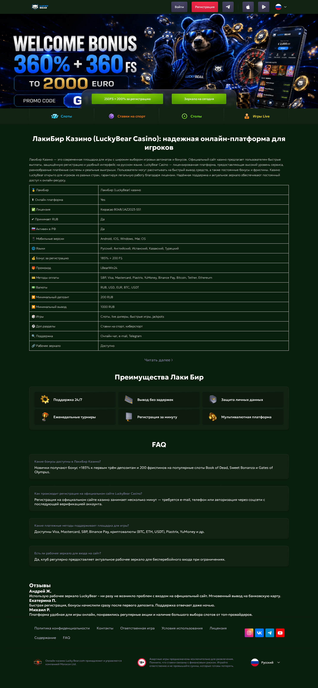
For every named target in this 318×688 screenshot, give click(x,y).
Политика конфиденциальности (62, 628)
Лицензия (218, 628)
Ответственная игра (137, 628)
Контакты (105, 628)
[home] (40, 7)
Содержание (45, 637)
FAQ (66, 637)
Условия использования (182, 628)
